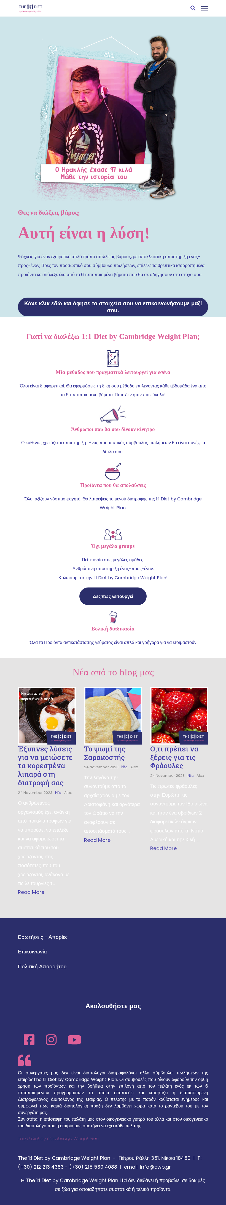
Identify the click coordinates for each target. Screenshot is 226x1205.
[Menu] (204, 8)
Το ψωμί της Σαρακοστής (105, 753)
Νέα (58, 792)
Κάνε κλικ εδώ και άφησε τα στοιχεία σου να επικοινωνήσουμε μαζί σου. (113, 306)
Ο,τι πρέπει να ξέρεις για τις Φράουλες (174, 757)
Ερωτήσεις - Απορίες (43, 937)
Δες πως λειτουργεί (113, 596)
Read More (31, 892)
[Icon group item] (29, 1037)
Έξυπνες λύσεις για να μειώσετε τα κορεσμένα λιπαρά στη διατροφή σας (45, 765)
